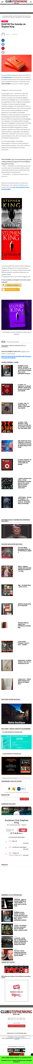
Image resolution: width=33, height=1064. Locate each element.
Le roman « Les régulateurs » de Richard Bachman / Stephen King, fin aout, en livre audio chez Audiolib (24, 388)
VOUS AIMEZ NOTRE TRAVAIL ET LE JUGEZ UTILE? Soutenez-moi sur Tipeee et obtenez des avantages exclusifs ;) (16, 1060)
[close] (32, 1054)
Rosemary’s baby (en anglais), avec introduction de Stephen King (24, 625)
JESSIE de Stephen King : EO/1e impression (24, 604)
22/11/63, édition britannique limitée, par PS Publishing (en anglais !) (24, 550)
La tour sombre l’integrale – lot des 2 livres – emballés (23, 643)
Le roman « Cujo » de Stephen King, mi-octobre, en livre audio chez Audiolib (24, 405)
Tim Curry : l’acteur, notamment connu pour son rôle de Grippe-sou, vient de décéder (20, 953)
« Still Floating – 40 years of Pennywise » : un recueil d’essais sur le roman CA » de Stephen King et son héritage (24, 500)
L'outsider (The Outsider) (12, 341)
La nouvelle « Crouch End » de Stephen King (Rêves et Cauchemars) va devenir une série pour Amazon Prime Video (21, 941)
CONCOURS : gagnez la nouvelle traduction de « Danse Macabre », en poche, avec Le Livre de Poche (20, 903)
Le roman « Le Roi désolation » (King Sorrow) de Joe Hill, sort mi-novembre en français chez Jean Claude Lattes (24, 425)
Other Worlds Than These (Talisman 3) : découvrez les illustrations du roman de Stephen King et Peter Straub (24, 444)
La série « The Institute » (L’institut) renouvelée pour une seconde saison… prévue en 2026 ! (20, 928)
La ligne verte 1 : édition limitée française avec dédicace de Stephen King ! (24, 681)
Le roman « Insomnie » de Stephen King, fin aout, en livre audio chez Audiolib (24, 462)
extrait (5, 276)
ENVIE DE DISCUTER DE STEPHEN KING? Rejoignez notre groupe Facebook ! (16, 357)
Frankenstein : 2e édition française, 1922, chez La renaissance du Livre (24, 662)
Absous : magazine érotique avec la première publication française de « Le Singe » (24, 569)
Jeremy (8, 34)
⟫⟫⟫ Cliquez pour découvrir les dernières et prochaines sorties (16, 977)
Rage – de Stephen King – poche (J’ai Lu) (24, 586)
